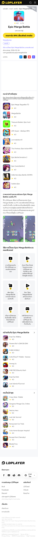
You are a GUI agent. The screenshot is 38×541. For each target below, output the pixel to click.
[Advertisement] (19, 75)
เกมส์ (10, 9)
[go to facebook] (4, 475)
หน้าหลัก (5, 9)
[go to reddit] (14, 475)
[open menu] (35, 2)
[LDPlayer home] (12, 2)
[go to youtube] (9, 475)
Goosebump (7, 40)
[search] (30, 2)
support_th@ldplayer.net (13, 532)
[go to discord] (19, 475)
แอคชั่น (16, 9)
